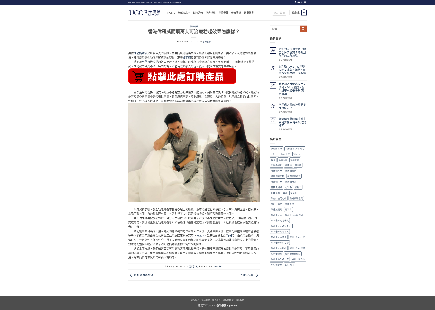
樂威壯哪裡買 (296, 198)
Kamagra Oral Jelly (294, 148)
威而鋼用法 (290, 181)
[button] (279, 12)
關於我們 (195, 300)
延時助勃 (198, 12)
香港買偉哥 (247, 274)
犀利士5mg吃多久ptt (281, 226)
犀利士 (288, 209)
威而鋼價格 (290, 170)
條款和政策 (228, 300)
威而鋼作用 (276, 170)
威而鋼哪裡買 (294, 176)
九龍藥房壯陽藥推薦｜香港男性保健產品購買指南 (292, 122)
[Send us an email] (299, 2)
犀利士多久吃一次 (280, 259)
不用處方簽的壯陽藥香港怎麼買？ (292, 106)
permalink (218, 266)
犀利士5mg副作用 (294, 215)
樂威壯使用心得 (278, 198)
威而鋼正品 (276, 181)
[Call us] (302, 2)
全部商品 (183, 12)
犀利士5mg (276, 215)
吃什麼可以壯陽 (143, 274)
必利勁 (288, 187)
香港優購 (207, 42)
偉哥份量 (283, 159)
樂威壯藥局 (276, 204)
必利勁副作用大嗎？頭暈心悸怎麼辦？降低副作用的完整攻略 (292, 52)
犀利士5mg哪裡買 (280, 231)
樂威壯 (293, 193)
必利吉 (298, 187)
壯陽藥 (288, 165)
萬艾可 (146, 61)
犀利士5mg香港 (297, 248)
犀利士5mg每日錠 (280, 242)
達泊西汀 (289, 264)
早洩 (285, 193)
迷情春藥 (223, 12)
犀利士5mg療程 (278, 248)
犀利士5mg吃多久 (280, 220)
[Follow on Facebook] (295, 2)
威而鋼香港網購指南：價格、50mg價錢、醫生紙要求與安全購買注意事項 (292, 88)
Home (171, 12)
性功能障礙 (140, 53)
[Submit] (303, 29)
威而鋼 (187, 57)
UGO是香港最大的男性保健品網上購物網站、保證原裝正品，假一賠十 (154, 2)
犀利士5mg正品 (297, 237)
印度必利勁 (276, 165)
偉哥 (229, 235)
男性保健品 (276, 264)
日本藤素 (275, 193)
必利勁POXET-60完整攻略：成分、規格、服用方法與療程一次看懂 (292, 70)
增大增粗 (210, 12)
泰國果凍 (289, 204)
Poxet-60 (285, 154)
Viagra (200, 235)
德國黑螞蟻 (276, 187)
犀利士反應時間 (293, 253)
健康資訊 (236, 12)
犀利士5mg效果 (278, 237)
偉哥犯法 (294, 159)
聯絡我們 (206, 300)
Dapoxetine (276, 148)
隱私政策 (240, 300)
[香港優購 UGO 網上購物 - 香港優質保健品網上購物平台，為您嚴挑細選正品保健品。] (145, 12)
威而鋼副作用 (277, 176)
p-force (274, 154)
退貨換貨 (249, 12)
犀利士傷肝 (276, 253)
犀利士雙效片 (298, 259)
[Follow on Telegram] (305, 2)
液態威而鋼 (276, 209)
